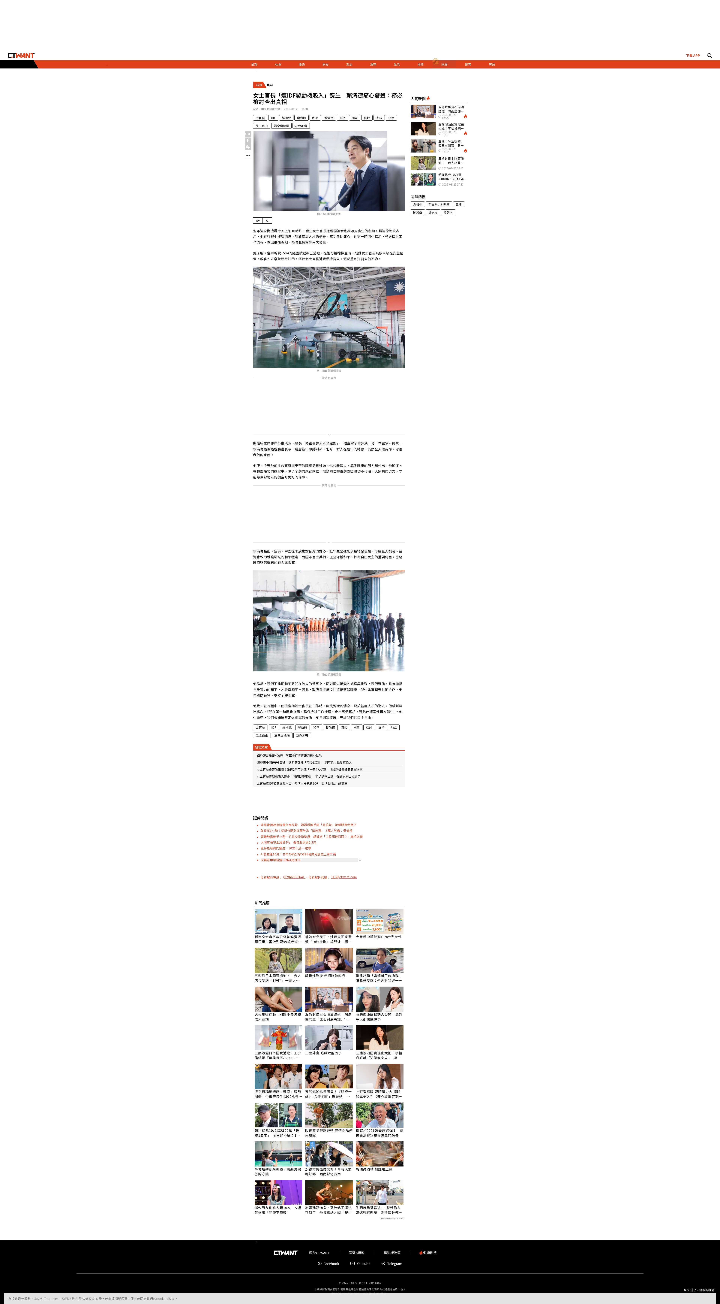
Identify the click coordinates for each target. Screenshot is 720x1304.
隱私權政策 (87, 1298)
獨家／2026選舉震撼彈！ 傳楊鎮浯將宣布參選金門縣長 (380, 1133)
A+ (258, 220)
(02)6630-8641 (294, 877)
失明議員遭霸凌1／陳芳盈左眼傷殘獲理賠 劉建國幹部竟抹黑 (379, 1210)
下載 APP (693, 55)
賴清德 (328, 118)
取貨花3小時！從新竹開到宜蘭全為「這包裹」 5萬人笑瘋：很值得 (306, 830)
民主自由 (262, 125)
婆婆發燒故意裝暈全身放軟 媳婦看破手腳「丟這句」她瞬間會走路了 (309, 824)
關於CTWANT (319, 1253)
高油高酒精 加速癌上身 (374, 1168)
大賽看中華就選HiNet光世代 (281, 860)
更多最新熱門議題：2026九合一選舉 (286, 848)
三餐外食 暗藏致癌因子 (323, 1052)
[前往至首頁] (21, 55)
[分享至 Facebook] (248, 141)
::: (107, 64)
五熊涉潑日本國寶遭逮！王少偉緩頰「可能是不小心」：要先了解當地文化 (278, 1055)
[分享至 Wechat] (248, 147)
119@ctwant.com (344, 877)
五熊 (459, 204)
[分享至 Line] (248, 134)
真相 (343, 118)
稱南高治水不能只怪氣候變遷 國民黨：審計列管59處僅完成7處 (278, 939)
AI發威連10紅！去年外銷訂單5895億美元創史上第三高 (298, 854)
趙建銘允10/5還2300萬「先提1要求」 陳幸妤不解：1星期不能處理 (277, 1133)
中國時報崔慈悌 (270, 109)
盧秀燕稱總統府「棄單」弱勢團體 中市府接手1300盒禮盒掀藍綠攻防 (278, 1094)
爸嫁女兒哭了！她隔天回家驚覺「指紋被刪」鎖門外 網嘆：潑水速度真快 (328, 939)
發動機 (301, 118)
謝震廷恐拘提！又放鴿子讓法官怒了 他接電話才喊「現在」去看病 (328, 1210)
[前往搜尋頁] (709, 55)
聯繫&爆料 (357, 1253)
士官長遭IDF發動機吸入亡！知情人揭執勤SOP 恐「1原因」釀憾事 (302, 783)
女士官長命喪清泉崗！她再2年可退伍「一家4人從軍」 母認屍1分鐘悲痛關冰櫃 (309, 769)
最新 (254, 64)
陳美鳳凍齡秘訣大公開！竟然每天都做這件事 (379, 1016)
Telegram (394, 1263)
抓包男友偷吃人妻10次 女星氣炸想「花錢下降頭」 (278, 1210)
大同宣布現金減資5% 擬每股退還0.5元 (288, 842)
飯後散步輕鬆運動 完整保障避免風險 (328, 1133)
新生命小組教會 (438, 204)
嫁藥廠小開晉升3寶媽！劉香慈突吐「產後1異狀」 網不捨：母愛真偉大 (304, 762)
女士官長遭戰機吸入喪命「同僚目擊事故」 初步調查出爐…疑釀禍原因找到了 (308, 776)
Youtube (363, 1263)
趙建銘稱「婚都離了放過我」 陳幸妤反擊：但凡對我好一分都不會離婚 (380, 978)
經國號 (286, 118)
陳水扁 (432, 212)
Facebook (331, 1263)
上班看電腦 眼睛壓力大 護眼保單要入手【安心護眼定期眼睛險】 (379, 1094)
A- (267, 220)
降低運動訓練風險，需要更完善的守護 (278, 1171)
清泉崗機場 (281, 125)
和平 (315, 118)
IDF (273, 118)
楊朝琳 (448, 212)
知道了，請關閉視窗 (700, 1289)
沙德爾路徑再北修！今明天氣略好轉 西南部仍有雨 (328, 1171)
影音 (468, 64)
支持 (379, 118)
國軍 (355, 118)
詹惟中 (417, 204)
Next (248, 155)
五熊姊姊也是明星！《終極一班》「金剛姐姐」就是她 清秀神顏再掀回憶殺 (328, 1094)
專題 (492, 64)
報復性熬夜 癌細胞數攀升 (325, 975)
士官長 (260, 118)
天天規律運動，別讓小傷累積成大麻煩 (278, 1016)
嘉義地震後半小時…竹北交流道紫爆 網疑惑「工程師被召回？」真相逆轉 (312, 836)
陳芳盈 (417, 212)
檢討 (367, 118)
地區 (391, 118)
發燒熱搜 (429, 1253)
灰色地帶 (301, 125)
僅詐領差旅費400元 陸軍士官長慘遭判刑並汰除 (289, 755)
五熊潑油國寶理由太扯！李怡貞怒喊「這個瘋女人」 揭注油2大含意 (379, 1055)
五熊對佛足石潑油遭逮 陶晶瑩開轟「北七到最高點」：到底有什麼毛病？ (328, 1016)
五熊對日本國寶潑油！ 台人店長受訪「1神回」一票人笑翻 (278, 978)
